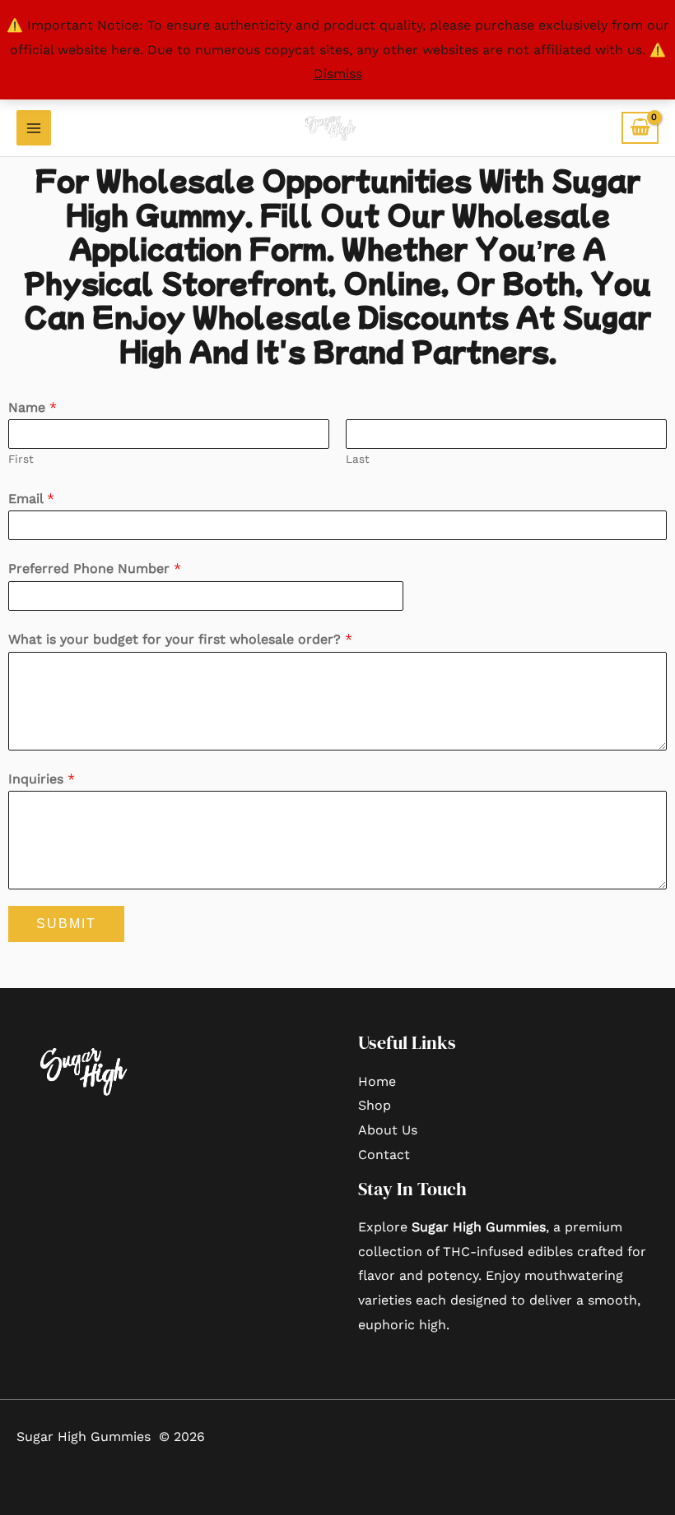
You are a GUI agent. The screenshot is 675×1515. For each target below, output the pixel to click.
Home (377, 1081)
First (21, 458)
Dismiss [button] (338, 73)
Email (31, 498)
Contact (384, 1154)
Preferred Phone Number (94, 568)
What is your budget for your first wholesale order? (180, 639)
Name (32, 407)
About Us (387, 1130)
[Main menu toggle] (33, 127)
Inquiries (41, 779)
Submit (66, 924)
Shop (374, 1105)
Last (358, 458)
